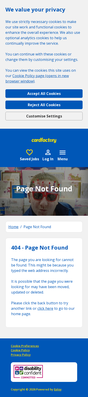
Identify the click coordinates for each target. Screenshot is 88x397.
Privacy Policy (21, 355)
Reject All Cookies (44, 104)
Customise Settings (44, 116)
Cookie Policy (20, 350)
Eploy (58, 389)
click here (45, 308)
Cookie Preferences (25, 346)
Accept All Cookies (44, 93)
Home (13, 226)
